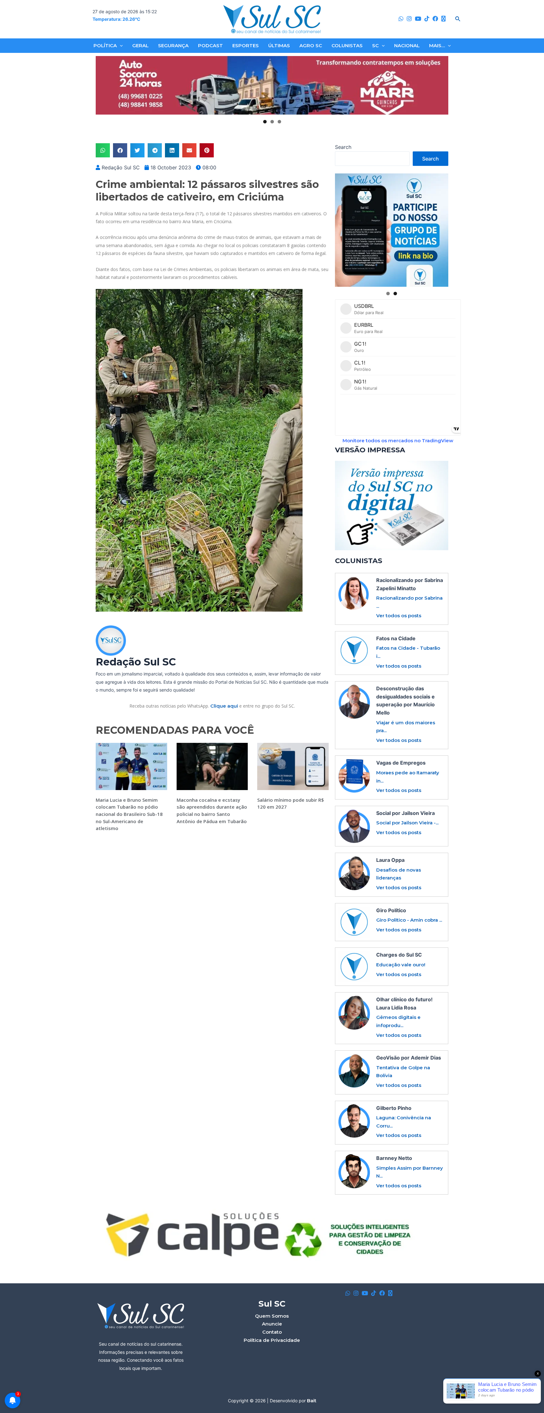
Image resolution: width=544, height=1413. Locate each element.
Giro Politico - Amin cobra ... (409, 920)
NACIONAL (407, 45)
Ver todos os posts (398, 616)
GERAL (140, 45)
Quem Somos (272, 1316)
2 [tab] (272, 121)
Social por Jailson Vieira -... (407, 823)
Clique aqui (224, 706)
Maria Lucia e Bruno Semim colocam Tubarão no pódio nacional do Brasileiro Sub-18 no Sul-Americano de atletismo (129, 814)
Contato (272, 1332)
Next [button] (441, 86)
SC (375, 45)
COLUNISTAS (347, 45)
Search (343, 147)
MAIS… (437, 45)
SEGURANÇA (173, 45)
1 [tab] (265, 121)
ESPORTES (245, 45)
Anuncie (272, 1324)
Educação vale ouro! (400, 965)
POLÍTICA (105, 45)
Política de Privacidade (272, 1340)
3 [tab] (279, 121)
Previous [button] (103, 86)
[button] (103, 150)
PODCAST (210, 45)
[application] (120, 45)
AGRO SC (310, 45)
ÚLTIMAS (279, 45)
